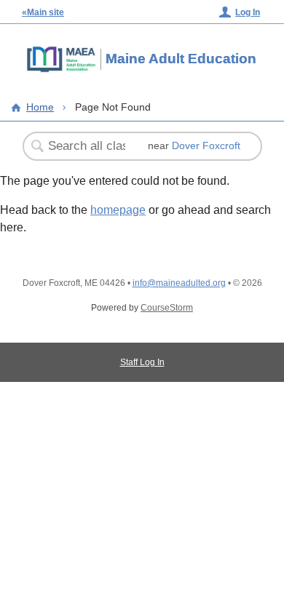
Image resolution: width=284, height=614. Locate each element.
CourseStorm (167, 308)
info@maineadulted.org (179, 283)
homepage (118, 210)
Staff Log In (142, 362)
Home (40, 107)
